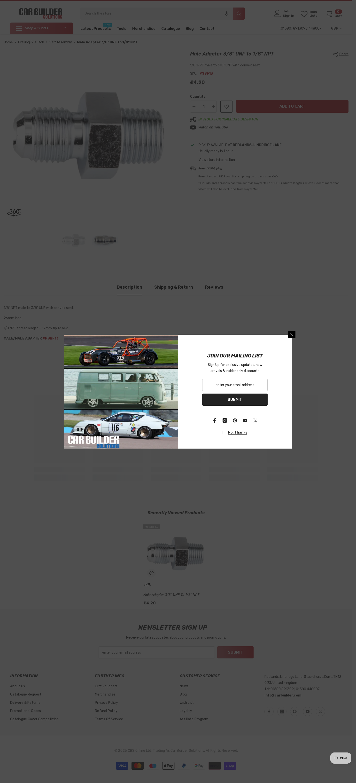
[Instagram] (225, 420)
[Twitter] (255, 420)
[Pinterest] (235, 420)
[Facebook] (214, 420)
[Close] (291, 334)
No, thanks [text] (237, 432)
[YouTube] (245, 420)
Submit (235, 399)
